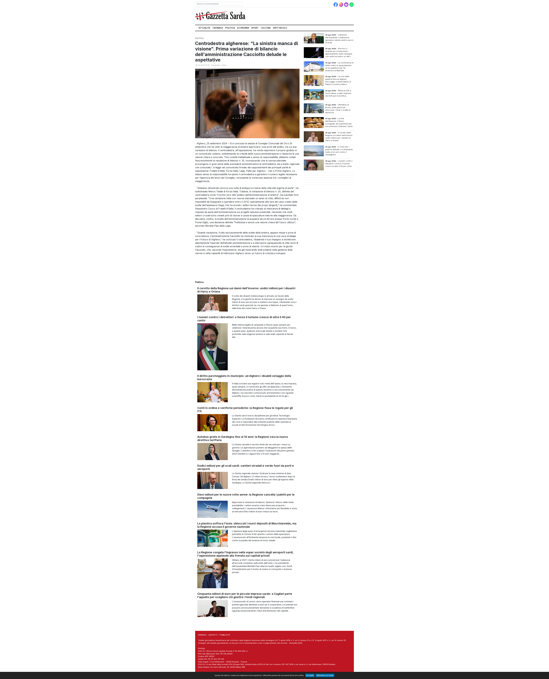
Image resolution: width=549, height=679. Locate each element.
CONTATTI (213, 635)
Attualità (204, 27)
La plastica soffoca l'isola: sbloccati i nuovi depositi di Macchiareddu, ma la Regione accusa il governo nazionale (246, 525)
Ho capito (310, 675)
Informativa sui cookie (325, 675)
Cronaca (217, 27)
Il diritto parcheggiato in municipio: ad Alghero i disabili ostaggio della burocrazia (244, 377)
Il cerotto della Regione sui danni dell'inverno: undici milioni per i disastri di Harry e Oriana (246, 290)
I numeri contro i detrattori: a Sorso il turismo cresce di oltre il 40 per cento (244, 318)
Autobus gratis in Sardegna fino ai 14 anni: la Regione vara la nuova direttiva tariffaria (242, 438)
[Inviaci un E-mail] (346, 4)
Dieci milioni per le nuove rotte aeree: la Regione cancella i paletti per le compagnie (246, 496)
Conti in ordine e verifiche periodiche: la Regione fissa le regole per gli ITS (245, 409)
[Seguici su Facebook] (336, 4)
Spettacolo (280, 27)
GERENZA (202, 635)
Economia (243, 27)
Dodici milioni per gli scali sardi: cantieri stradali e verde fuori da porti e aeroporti (245, 467)
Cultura (266, 27)
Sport (254, 27)
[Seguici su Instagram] (341, 4)
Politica (230, 27)
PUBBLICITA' (225, 635)
